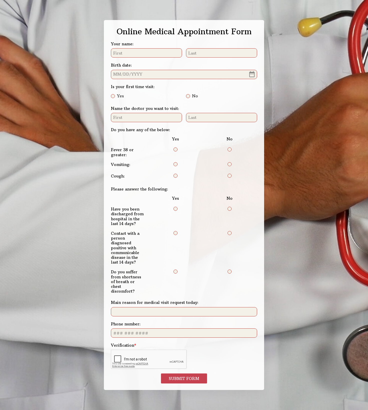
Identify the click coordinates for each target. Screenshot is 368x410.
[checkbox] (175, 149)
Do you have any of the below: (140, 129)
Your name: (122, 43)
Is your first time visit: (133, 86)
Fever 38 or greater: (122, 152)
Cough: (118, 175)
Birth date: (121, 65)
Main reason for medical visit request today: (155, 302)
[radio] (113, 96)
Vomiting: (120, 164)
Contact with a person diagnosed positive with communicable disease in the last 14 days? (125, 248)
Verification (122, 345)
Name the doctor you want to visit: (145, 108)
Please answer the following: (139, 188)
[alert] (184, 74)
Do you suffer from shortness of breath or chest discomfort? (126, 281)
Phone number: (126, 323)
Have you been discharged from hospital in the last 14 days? (127, 216)
